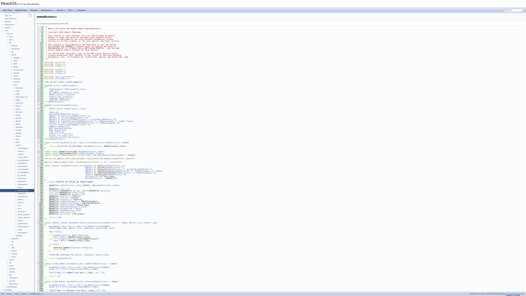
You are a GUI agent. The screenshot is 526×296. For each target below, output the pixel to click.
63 (40, 137)
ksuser (15, 76)
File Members (12, 287)
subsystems (13, 278)
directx (13, 55)
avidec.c (21, 151)
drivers (11, 260)
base (11, 37)
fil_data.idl (21, 175)
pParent (70, 94)
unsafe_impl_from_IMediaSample (94, 155)
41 (40, 98)
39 (40, 94)
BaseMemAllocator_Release (80, 282)
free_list (67, 134)
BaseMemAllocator (70, 105)
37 (40, 91)
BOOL (51, 128)
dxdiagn (19, 133)
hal (10, 263)
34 (40, 86)
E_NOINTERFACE (64, 258)
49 (40, 112)
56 (40, 125)
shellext (14, 254)
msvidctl (16, 82)
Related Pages (21, 10)
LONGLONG (53, 98)
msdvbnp (16, 79)
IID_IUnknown (79, 235)
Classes (60, 10)
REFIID (132, 223)
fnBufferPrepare (69, 121)
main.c (20, 187)
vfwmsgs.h (60, 73)
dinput (18, 115)
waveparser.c (23, 233)
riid (139, 223)
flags (128, 121)
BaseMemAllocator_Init (72, 166)
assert (52, 182)
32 (40, 82)
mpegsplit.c (22, 193)
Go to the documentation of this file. (52, 24)
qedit (17, 142)
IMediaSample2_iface (74, 89)
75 (40, 159)
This (71, 226)
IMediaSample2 (56, 89)
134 (40, 264)
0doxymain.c (13, 284)
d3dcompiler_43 (22, 97)
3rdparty (14, 46)
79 (40, 166)
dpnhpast (19, 127)
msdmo (18, 136)
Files (70, 10)
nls (12, 242)
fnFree (64, 118)
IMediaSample (118, 155)
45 (40, 105)
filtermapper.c (23, 184)
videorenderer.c (23, 227)
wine (15, 85)
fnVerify (65, 119)
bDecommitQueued (63, 128)
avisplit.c (21, 154)
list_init (54, 192)
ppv (154, 223)
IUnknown (76, 248)
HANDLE (52, 127)
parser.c (21, 199)
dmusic (18, 121)
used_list (67, 135)
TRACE (52, 228)
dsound (18, 130)
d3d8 (15, 61)
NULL (78, 210)
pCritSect (74, 137)
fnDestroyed (64, 125)
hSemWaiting (63, 127)
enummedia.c (23, 166)
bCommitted (60, 130)
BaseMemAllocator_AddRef (79, 264)
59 (40, 130)
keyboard (14, 239)
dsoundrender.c (23, 160)
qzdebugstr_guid (92, 228)
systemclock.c (23, 224)
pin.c (19, 206)
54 (40, 121)
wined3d (19, 236)
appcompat (15, 49)
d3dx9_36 (19, 103)
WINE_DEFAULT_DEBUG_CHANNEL (59, 82)
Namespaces (46, 10)
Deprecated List (10, 19)
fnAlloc (65, 116)
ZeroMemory (54, 191)
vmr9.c (20, 230)
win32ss (12, 281)
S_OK (59, 217)
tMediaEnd (64, 100)
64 (40, 139)
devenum (19, 112)
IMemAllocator (56, 94)
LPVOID (146, 223)
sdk (10, 275)
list (59, 96)
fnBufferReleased (70, 123)
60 (40, 132)
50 (40, 114)
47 (40, 109)
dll (10, 43)
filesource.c (22, 178)
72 (40, 153)
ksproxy (16, 73)
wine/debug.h (62, 78)
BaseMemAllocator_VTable (91, 151)
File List (10, 34)
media (11, 266)
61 (40, 134)
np (12, 245)
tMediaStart (65, 98)
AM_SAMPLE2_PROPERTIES (60, 93)
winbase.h (60, 71)
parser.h (21, 203)
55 (40, 123)
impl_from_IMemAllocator (92, 143)
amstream (19, 88)
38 (40, 93)
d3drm (18, 100)
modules (12, 269)
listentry (67, 96)
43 (40, 102)
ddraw (15, 67)
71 (40, 151)
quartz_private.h (24, 215)
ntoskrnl (12, 272)
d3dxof (18, 106)
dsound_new (18, 70)
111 (40, 223)
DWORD (122, 121)
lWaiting (59, 132)
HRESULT (53, 116)
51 (40, 116)
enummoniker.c (23, 169)
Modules (34, 10)
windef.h (60, 70)
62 (40, 135)
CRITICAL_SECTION (58, 137)
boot (10, 40)
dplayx (18, 124)
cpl (12, 52)
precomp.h (22, 212)
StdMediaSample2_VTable (91, 153)
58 (40, 128)
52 (40, 118)
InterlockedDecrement (73, 287)
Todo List (8, 16)
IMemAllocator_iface (74, 109)
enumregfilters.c (24, 172)
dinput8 (18, 118)
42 (40, 100)
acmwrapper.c (23, 148)
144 (40, 282)
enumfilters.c (22, 163)
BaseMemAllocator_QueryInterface (86, 223)
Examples (81, 10)
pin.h (20, 209)
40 (40, 96)
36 (40, 89)
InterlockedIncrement (73, 269)
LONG (51, 91)
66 (40, 143)
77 (40, 162)
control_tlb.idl (23, 157)
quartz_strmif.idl (24, 218)
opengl (13, 251)
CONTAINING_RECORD (66, 146)
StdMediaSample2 (69, 86)
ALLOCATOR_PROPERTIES (60, 114)
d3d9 (15, 64)
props (76, 93)
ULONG (55, 264)
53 (40, 119)
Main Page (7, 10)
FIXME (52, 255)
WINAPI (64, 223)
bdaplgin (16, 58)
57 (40, 127)
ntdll (12, 248)
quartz (18, 145)
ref (56, 91)
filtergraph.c (22, 181)
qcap (17, 139)
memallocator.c (23, 190)
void (51, 125)
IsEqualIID (58, 235)
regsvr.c (21, 221)
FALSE (83, 207)
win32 (13, 257)
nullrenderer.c (23, 196)
